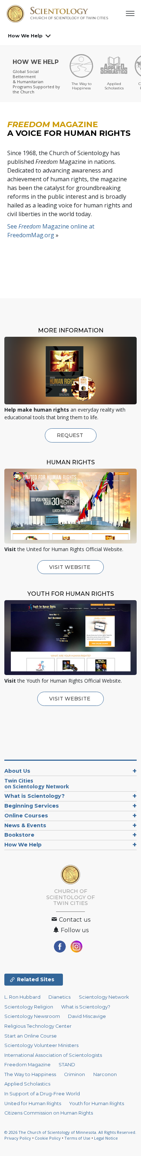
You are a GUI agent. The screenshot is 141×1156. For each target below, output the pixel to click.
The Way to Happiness (30, 1074)
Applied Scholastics (27, 1084)
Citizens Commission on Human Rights (48, 1113)
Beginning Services (31, 806)
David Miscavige (87, 1016)
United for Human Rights (32, 1103)
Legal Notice (106, 1138)
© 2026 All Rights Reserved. (70, 1132)
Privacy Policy (17, 1138)
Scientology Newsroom (32, 1016)
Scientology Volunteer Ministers (41, 1045)
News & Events (25, 825)
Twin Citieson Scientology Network (36, 783)
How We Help (25, 36)
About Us (17, 771)
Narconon (105, 1074)
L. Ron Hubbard (22, 997)
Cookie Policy (48, 1138)
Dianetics (59, 997)
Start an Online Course (30, 1036)
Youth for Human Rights (96, 1103)
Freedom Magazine (27, 1064)
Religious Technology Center (38, 1026)
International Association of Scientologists (53, 1055)
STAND (67, 1064)
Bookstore (19, 835)
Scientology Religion (28, 1007)
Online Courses (26, 815)
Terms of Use (77, 1138)
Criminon (74, 1074)
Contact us (73, 919)
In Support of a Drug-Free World (42, 1093)
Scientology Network (104, 997)
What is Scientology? (34, 796)
